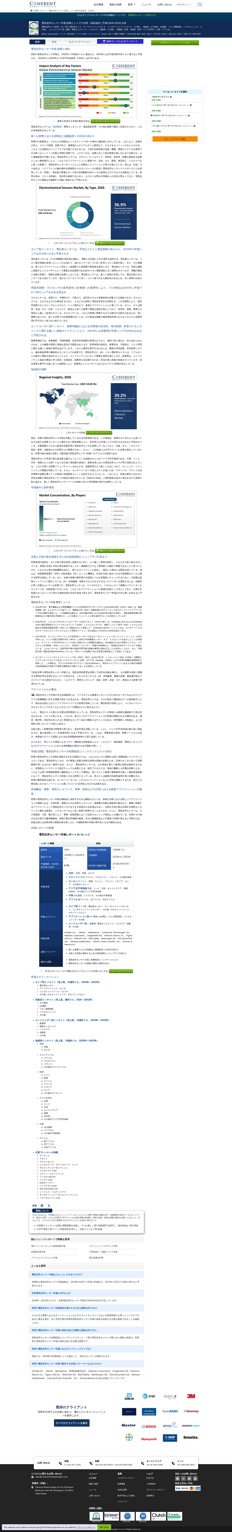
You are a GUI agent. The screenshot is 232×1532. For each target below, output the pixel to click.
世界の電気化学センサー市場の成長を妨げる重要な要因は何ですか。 (65, 1330)
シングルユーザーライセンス (171, 105)
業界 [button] (130, 4)
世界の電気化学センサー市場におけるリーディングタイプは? (61, 1348)
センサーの (47, 153)
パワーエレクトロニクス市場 (44, 1257)
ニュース (146, 4)
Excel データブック (161, 96)
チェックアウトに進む (175, 138)
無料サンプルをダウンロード (111, 243)
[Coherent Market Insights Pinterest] (195, 1478)
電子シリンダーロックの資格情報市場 (48, 1246)
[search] (200, 4)
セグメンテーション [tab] (79, 41)
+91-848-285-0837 (186, 1464)
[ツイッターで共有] (49, 1206)
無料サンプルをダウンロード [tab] (122, 41)
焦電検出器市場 (38, 1251)
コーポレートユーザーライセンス (173, 125)
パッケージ (122, 1501)
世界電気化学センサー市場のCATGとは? (51, 1293)
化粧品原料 (122, 1489)
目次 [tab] (54, 41)
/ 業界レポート (39, 10)
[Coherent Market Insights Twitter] (183, 1478)
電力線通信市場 (96, 1257)
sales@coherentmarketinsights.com (51, 1477)
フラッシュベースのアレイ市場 (103, 1246)
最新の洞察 (116, 4)
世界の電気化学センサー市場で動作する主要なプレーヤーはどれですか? (67, 1363)
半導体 (121, 34)
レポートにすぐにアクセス (121, 971)
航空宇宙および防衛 (126, 1495)
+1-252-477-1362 (72, 1464)
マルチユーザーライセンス (170, 115)
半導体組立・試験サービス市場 (103, 1251)
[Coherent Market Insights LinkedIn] (177, 1478)
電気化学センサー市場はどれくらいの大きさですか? (57, 1274)
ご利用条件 (151, 1483)
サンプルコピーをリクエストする (105, 121)
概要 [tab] (37, 41)
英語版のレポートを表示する (142, 15)
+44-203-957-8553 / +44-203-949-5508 (113, 1464)
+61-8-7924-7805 (154, 1464)
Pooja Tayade (38, 1215)
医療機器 (57, 126)
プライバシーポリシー (86, 1527)
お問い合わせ (164, 4)
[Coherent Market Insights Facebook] (189, 1478)
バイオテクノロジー (126, 1478)
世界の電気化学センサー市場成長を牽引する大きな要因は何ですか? (64, 1307)
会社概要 (98, 4)
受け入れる (104, 1527)
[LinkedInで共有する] (42, 1206)
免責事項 (150, 1495)
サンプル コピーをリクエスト (99, 432)
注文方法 (150, 1478)
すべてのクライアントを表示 (71, 1423)
